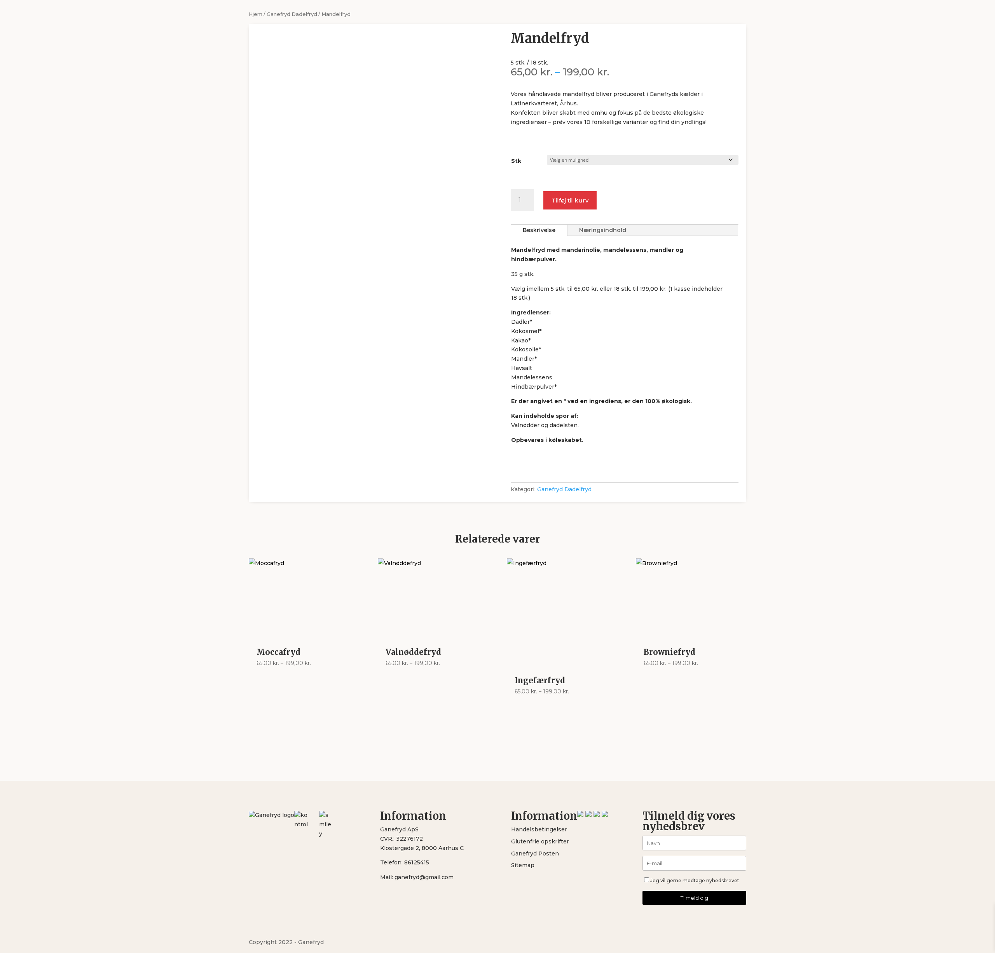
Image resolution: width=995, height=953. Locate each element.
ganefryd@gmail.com (424, 877)
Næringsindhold (602, 230)
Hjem (255, 14)
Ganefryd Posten (535, 853)
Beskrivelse (539, 230)
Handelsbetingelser (539, 829)
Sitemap (522, 865)
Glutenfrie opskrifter (540, 841)
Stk (516, 160)
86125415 (416, 862)
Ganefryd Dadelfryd (292, 14)
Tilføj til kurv (570, 200)
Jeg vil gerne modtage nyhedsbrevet (694, 880)
